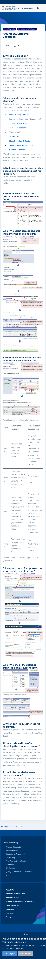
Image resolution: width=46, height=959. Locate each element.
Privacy (25, 934)
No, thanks (25, 954)
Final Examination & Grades (16, 861)
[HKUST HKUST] (10, 8)
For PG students (19, 128)
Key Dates (10, 909)
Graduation (10, 865)
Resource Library (11, 843)
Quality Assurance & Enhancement (19, 872)
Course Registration (13, 858)
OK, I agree (10, 954)
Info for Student (12, 897)
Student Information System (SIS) (20, 901)
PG (18, 136)
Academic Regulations (19, 114)
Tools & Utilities (12, 905)
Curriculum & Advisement (15, 854)
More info (20, 948)
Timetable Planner (17, 150)
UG (13, 136)
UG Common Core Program (21, 145)
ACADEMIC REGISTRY (28, 8)
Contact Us (10, 917)
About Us (10, 890)
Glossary (9, 913)
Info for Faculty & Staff (15, 894)
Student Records (12, 850)
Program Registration (14, 847)
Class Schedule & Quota (19, 141)
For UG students (19, 123)
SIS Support (10, 868)
